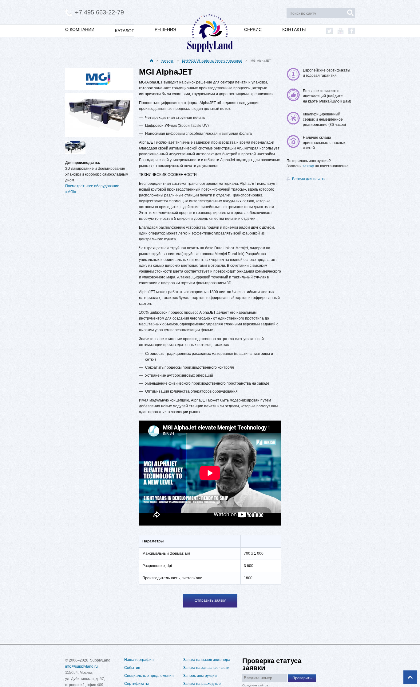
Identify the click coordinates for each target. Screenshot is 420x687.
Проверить (301, 678)
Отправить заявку (210, 600)
